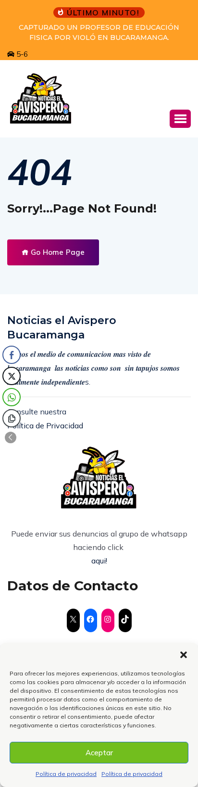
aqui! (99, 560)
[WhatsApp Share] (11, 397)
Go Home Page (57, 252)
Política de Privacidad (45, 425)
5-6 (21, 54)
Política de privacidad (66, 773)
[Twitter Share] (11, 376)
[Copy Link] (11, 418)
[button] (183, 655)
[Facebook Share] (11, 355)
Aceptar (99, 752)
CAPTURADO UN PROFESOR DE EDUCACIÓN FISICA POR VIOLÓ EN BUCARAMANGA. (99, 32)
